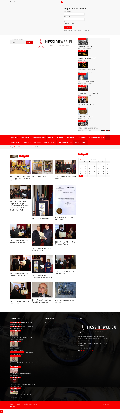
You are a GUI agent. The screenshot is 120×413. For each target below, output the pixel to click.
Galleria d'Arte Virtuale (65, 142)
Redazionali (59, 137)
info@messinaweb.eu (86, 350)
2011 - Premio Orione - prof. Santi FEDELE (20, 302)
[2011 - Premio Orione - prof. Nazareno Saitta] (65, 262)
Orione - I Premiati (80, 142)
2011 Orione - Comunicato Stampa (64, 301)
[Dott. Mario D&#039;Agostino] (42, 200)
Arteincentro (27, 142)
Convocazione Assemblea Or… (87, 70)
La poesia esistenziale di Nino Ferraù (20, 395)
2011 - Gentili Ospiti (39, 176)
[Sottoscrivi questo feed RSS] (74, 153)
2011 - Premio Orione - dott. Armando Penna (42, 249)
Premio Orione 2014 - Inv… (86, 116)
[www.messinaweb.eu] (55, 43)
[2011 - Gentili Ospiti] (42, 167)
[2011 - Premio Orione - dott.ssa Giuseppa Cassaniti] (42, 264)
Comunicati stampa (15, 322)
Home (11, 2)
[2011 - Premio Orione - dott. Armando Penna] (42, 235)
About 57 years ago (51, 322)
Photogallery (82, 137)
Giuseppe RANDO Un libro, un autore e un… (23, 363)
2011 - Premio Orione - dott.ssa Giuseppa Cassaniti (42, 276)
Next (109, 130)
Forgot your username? (83, 30)
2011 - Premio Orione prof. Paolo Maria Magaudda (41, 301)
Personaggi (37, 142)
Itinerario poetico (49, 142)
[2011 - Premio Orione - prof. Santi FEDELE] (20, 290)
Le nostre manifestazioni (96, 137)
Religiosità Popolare (39, 137)
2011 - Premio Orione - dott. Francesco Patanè (65, 243)
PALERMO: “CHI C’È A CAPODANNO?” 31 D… (23, 384)
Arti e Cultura (15, 142)
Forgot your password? (70, 30)
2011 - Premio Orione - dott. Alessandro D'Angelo (20, 241)
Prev (104, 130)
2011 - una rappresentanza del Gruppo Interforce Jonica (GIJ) (20, 178)
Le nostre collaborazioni (16, 352)
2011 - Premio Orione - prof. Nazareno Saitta (65, 272)
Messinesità (25, 137)
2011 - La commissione (40, 218)
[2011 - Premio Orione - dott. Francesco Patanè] (65, 231)
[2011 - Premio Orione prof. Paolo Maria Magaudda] (42, 289)
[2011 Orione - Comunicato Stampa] (65, 290)
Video (15, 2)
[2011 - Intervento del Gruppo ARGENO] (65, 167)
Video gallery (70, 137)
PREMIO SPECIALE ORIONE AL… (88, 128)
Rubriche (50, 137)
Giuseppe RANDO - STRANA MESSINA (21, 337)
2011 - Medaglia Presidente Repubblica (64, 218)
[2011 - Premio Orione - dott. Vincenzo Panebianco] (20, 263)
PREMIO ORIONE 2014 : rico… (87, 105)
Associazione (82, 39)
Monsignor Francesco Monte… (87, 81)
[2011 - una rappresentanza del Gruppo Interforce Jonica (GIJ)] (20, 167)
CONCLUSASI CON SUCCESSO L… (88, 93)
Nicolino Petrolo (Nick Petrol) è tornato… (21, 322)
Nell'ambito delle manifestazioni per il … (21, 373)
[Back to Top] (1, 411)
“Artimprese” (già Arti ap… (85, 46)
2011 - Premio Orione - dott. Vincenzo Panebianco (20, 274)
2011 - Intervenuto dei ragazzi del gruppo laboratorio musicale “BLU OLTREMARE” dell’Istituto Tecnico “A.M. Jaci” (19, 205)
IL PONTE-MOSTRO (15, 348)
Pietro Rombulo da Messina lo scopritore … (22, 326)
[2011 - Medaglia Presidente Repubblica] (65, 200)
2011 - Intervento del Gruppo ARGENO (65, 177)
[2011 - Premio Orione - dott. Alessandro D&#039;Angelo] (20, 231)
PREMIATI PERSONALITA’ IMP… (87, 58)
